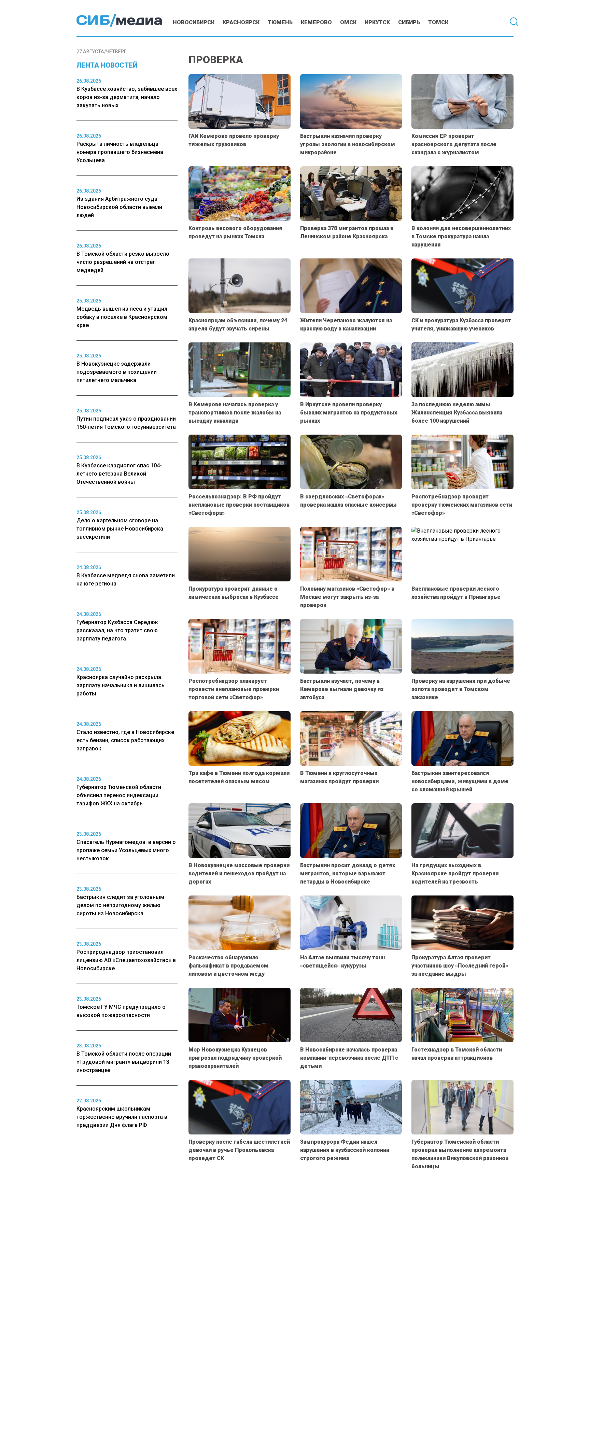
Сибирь (409, 22)
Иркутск (377, 22)
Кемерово (316, 22)
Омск (348, 22)
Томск (438, 22)
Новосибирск (193, 22)
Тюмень (280, 22)
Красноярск (241, 22)
